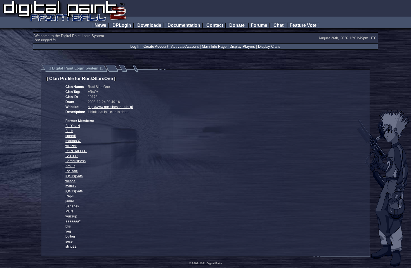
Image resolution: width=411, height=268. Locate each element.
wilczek (71, 146)
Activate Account (185, 46)
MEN (69, 211)
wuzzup (71, 216)
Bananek (72, 206)
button (70, 236)
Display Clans (269, 46)
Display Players (242, 46)
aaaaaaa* (73, 221)
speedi (70, 136)
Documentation (183, 25)
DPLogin (121, 25)
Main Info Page (214, 46)
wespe (70, 181)
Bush (69, 131)
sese (69, 241)
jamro (69, 201)
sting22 (71, 246)
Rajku (69, 196)
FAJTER (71, 156)
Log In (135, 46)
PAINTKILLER (76, 151)
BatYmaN (72, 126)
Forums (259, 25)
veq (68, 231)
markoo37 (73, 141)
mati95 (70, 186)
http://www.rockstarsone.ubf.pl (110, 107)
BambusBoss (75, 161)
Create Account (155, 46)
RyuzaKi (71, 171)
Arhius (70, 166)
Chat (278, 25)
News (100, 25)
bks (68, 226)
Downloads (149, 25)
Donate (237, 25)
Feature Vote (303, 25)
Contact (214, 25)
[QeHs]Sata (74, 176)
